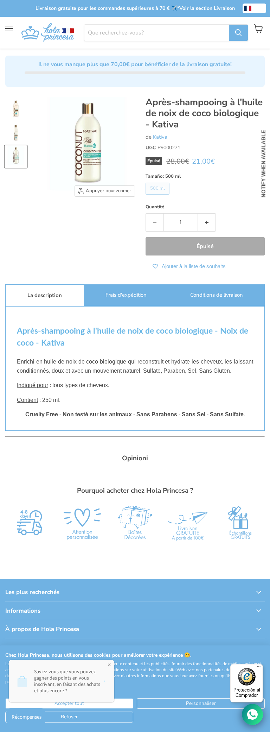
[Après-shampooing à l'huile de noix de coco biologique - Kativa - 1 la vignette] (16, 108)
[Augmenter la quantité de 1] (207, 222)
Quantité (155, 207)
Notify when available (263, 163)
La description (44, 295)
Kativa (160, 136)
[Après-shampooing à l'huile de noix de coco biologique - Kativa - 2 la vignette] (16, 132)
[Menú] (259, 668)
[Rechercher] (238, 33)
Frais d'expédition (126, 294)
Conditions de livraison (216, 294)
